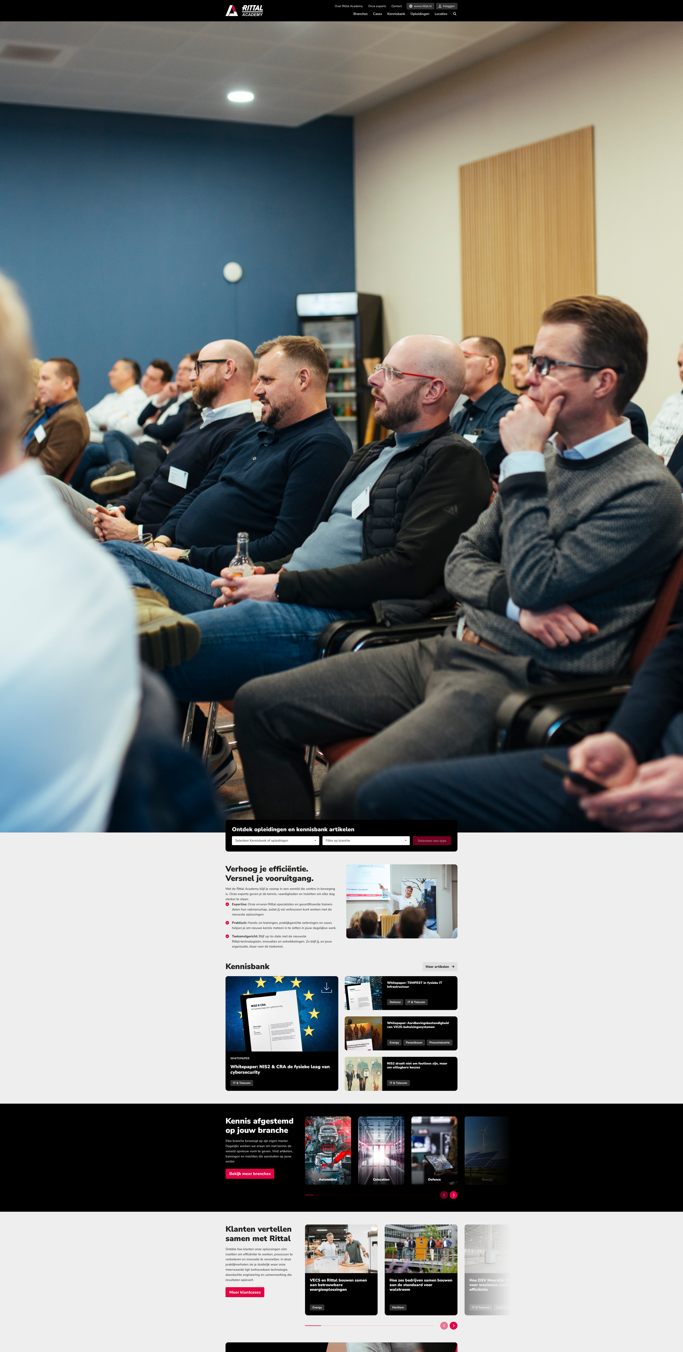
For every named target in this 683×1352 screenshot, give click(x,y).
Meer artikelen (438, 966)
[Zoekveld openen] (454, 13)
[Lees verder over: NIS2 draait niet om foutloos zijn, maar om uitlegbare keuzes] (401, 1074)
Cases (377, 14)
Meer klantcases (245, 1292)
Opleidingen (420, 14)
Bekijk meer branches (250, 1173)
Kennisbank (396, 14)
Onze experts (377, 6)
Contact (396, 6)
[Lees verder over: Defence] (434, 1150)
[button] (444, 1195)
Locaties (441, 14)
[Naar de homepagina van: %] (244, 10)
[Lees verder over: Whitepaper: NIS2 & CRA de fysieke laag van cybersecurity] (282, 1033)
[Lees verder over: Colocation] (381, 1150)
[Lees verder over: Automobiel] (328, 1150)
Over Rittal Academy (349, 6)
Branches (360, 14)
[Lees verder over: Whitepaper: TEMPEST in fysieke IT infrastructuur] (401, 993)
